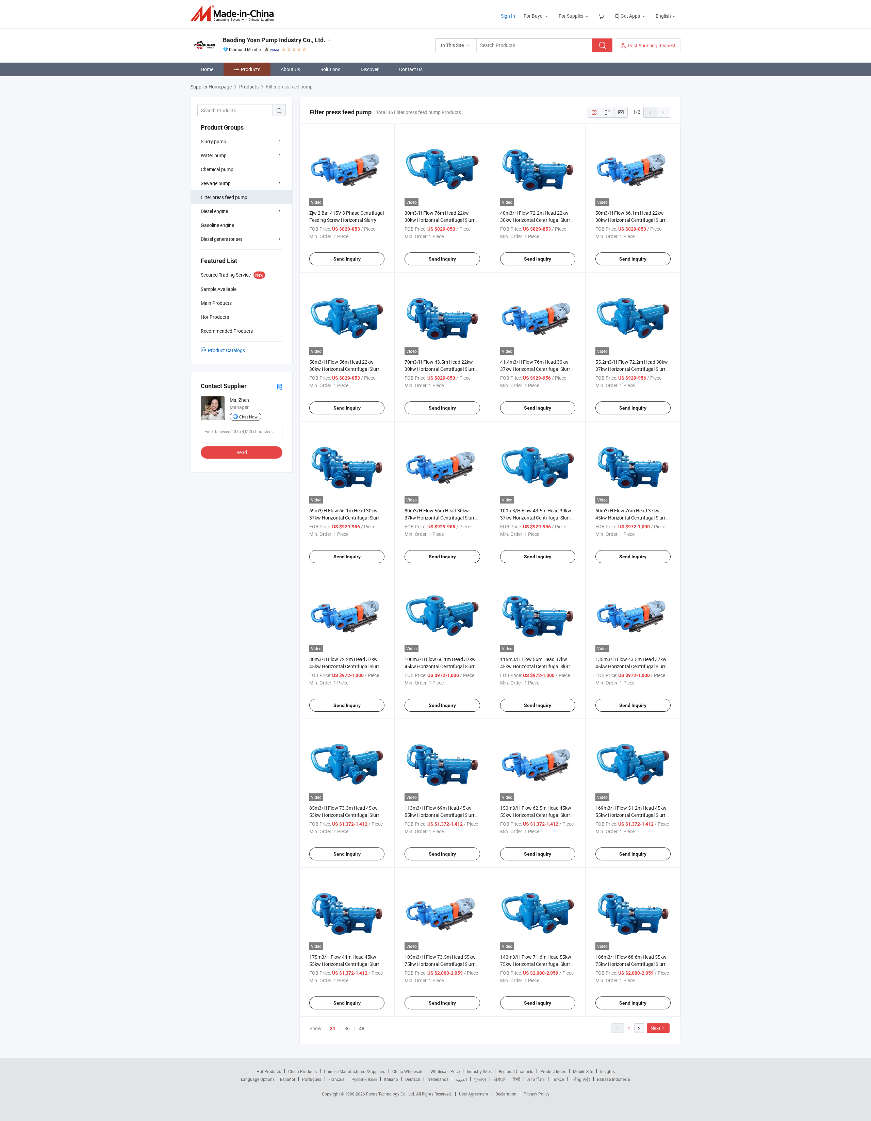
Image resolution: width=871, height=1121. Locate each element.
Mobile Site (583, 1071)
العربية (461, 1079)
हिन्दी (516, 1079)
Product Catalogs (226, 350)
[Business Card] (279, 386)
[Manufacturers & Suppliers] (234, 13)
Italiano (391, 1079)
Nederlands (437, 1079)
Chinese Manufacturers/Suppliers (354, 1071)
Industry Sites (479, 1071)
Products (250, 69)
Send (241, 452)
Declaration (505, 1094)
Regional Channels (516, 1071)
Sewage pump (216, 183)
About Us (290, 69)
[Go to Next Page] (663, 112)
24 (332, 1028)
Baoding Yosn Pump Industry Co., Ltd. (274, 40)
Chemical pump (217, 169)
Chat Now (248, 416)
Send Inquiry (347, 259)
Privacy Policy (536, 1094)
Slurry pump (213, 141)
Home (207, 69)
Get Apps (630, 16)
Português (311, 1079)
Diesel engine (214, 211)
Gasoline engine (217, 225)
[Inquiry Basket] (602, 16)
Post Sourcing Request (652, 45)
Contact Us (411, 69)
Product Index (553, 1071)
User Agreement (473, 1094)
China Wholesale (407, 1071)
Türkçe (558, 1079)
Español (287, 1079)
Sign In (508, 16)
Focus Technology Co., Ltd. (391, 1094)
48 (361, 1028)
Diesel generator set (221, 239)
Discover (370, 69)
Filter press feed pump (224, 197)
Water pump (214, 155)
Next (655, 1028)
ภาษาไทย (536, 1079)
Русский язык (364, 1079)
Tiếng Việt (580, 1079)
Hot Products (269, 1071)
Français (336, 1079)
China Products (302, 1071)
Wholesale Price (445, 1071)
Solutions (330, 69)
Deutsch (412, 1079)
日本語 (499, 1079)
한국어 (480, 1079)
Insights (607, 1071)
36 (347, 1028)
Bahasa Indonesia (613, 1079)
